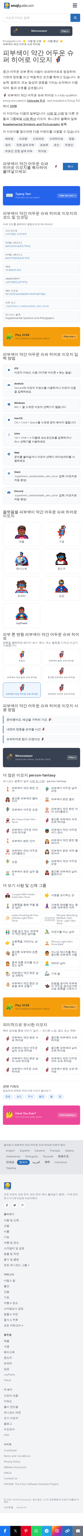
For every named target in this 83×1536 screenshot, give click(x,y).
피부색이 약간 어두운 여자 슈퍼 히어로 (60, 1060)
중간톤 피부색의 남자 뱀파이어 (60, 873)
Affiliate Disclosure (15, 1467)
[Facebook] (7, 1205)
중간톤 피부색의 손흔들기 (21, 953)
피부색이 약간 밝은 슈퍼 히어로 (21, 1039)
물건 (6, 1286)
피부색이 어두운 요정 (21, 809)
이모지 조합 (11, 1395)
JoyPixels (9, 1374)
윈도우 (8, 1357)
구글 (6, 1346)
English (10, 1150)
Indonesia (61, 1162)
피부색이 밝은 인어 (20, 841)
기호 (6, 1237)
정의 (8, 145)
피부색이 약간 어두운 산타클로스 (21, 852)
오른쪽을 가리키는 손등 (21, 943)
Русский (48, 1156)
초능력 (44, 145)
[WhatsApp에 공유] (36, 1531)
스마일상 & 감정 (13, 1308)
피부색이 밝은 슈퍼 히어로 (61, 1070)
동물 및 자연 (11, 1254)
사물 (6, 1231)
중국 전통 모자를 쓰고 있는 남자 (21, 964)
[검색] (75, 18)
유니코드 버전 (12, 1412)
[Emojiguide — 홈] (7, 1186)
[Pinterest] (22, 1205)
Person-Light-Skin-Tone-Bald (58, 943)
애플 (6, 1341)
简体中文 (63, 1156)
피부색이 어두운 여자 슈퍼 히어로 (21, 831)
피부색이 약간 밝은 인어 (21, 789)
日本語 (10, 1162)
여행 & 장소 (11, 1303)
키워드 (8, 1401)
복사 (70, 166)
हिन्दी (47, 1162)
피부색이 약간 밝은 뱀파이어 (61, 842)
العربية (36, 1162)
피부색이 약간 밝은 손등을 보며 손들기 (21, 985)
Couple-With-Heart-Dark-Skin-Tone (20, 896)
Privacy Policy (12, 1461)
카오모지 (9, 1429)
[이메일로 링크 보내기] (78, 1531)
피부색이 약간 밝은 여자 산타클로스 (61, 810)
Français (55, 1150)
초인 (19, 1096)
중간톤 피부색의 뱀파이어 (21, 800)
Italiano (69, 1150)
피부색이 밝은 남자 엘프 (21, 873)
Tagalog (11, 1168)
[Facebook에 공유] (5, 1531)
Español (25, 1150)
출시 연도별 (11, 1407)
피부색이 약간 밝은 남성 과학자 (21, 974)
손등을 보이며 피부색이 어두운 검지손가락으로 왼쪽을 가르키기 (60, 986)
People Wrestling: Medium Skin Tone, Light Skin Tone (61, 919)
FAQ (6, 1435)
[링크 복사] (67, 1531)
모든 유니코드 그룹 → (16, 1265)
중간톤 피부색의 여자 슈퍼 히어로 (60, 821)
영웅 (7, 1096)
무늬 (30, 1096)
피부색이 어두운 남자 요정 (60, 789)
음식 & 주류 (11, 1320)
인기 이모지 (11, 1418)
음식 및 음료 (11, 1259)
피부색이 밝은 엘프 (59, 799)
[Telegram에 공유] (47, 1531)
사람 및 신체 (34, 41)
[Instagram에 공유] (57, 1531)
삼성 (6, 1369)
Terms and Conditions (17, 1456)
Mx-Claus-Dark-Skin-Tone (20, 821)
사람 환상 (53, 41)
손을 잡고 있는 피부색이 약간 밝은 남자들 (21, 932)
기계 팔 (52, 973)
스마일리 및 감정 (14, 1248)
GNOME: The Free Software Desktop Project (31, 1484)
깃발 (6, 1226)
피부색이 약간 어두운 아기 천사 (60, 831)
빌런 (41, 1096)
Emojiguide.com (12, 41)
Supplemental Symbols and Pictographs (29, 318)
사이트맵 (8, 1507)
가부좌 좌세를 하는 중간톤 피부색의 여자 (61, 906)
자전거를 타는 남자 (59, 932)
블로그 (8, 1423)
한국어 (23, 1162)
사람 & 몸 (9, 1280)
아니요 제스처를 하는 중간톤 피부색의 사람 (60, 953)
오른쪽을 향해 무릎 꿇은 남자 (21, 906)
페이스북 (9, 1352)
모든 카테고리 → (13, 1325)
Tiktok (7, 1380)
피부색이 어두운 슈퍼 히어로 (21, 1070)
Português (31, 1156)
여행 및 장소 (11, 1242)
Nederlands (13, 1156)
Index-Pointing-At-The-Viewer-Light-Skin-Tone (22, 918)
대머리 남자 (54, 963)
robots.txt (21, 1507)
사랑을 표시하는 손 (59, 895)
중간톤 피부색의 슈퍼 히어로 (60, 1039)
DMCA (8, 1472)
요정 (11, 862)
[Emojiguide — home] (19, 6)
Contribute (10, 1450)
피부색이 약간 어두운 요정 (60, 862)
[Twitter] (15, 1205)
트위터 (8, 1363)
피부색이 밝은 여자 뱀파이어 (61, 852)
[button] (41, 233)
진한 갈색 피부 (25, 145)
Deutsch (40, 1150)
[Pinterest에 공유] (26, 1531)
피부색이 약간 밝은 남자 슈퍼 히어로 (21, 1060)
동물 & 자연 (11, 1314)
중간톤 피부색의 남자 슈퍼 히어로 (60, 1049)
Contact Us (10, 1478)
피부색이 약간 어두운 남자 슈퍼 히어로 (21, 1049)
